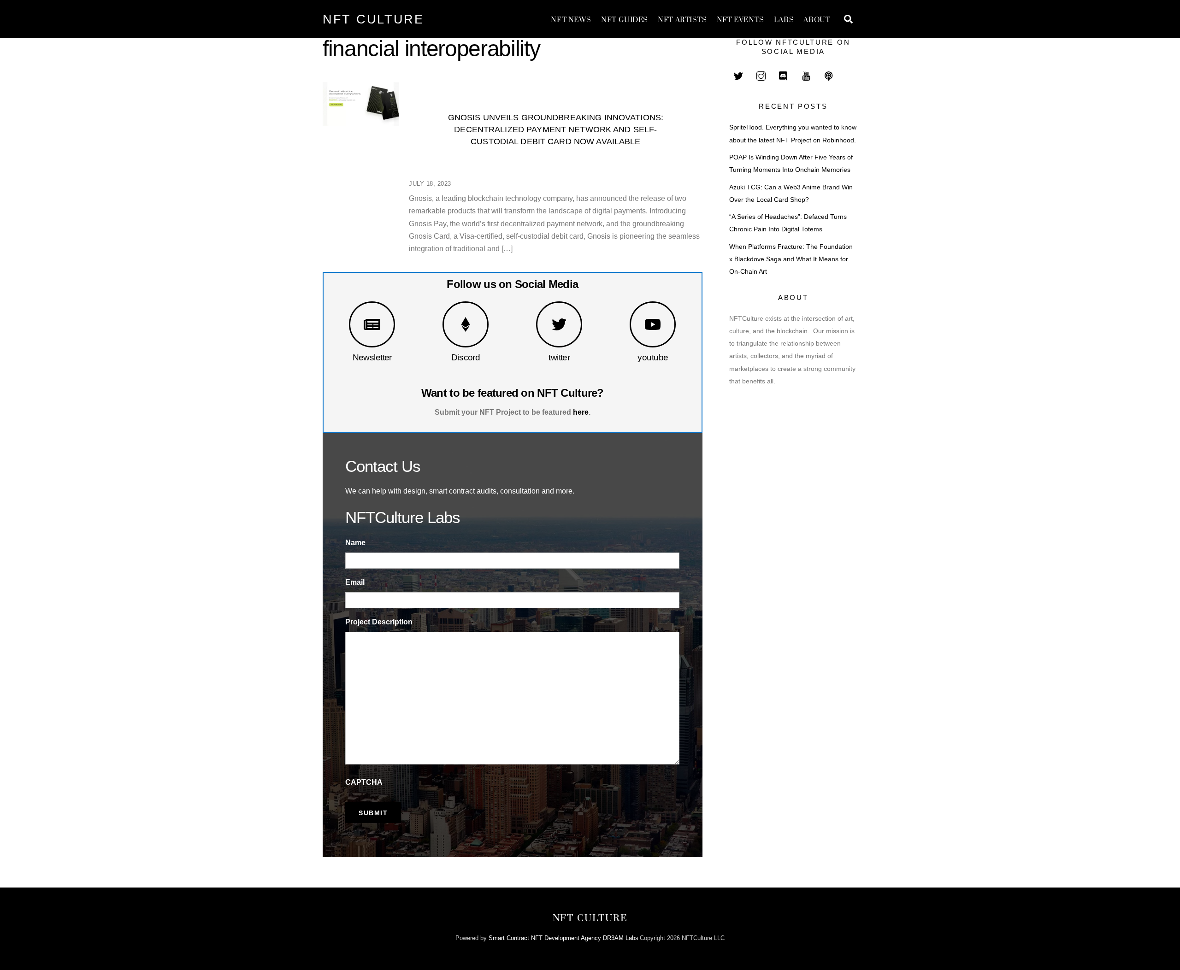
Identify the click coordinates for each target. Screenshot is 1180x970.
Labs (784, 20)
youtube (652, 357)
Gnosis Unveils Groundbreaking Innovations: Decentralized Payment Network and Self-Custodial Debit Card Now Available (555, 129)
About (816, 20)
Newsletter (372, 357)
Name (355, 543)
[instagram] (761, 74)
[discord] (783, 74)
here (581, 412)
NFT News (571, 20)
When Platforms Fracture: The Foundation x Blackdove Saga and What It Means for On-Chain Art (791, 259)
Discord (465, 357)
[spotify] (829, 74)
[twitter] (738, 74)
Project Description (379, 622)
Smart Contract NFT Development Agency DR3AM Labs (563, 938)
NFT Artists (682, 20)
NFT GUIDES (624, 20)
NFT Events (740, 20)
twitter (559, 357)
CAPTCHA (364, 782)
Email (355, 582)
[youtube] (806, 74)
